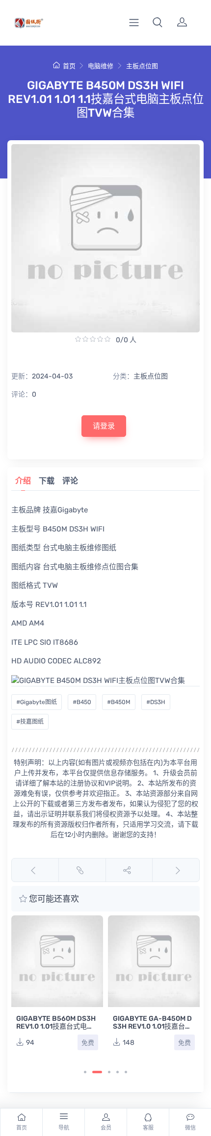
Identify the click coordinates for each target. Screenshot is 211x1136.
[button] (157, 22)
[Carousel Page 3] (109, 1072)
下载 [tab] (46, 480)
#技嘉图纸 (30, 721)
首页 (69, 66)
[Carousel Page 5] (126, 1072)
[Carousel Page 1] (85, 1072)
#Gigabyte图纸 (36, 702)
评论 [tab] (70, 480)
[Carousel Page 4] (117, 1072)
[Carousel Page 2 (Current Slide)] (97, 1072)
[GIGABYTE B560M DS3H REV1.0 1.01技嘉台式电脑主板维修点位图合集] (57, 961)
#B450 (82, 702)
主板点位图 (142, 66)
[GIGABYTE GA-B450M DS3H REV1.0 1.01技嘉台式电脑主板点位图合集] (154, 961)
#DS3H (155, 702)
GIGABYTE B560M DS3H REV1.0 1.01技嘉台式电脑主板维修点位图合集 (56, 1026)
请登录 (104, 426)
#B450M (119, 702)
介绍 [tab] (23, 480)
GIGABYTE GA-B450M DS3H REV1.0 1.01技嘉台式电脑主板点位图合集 (152, 1026)
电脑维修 (100, 66)
